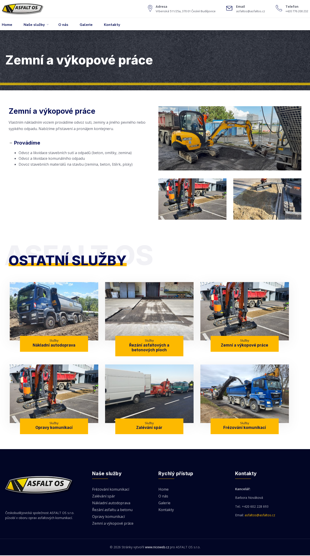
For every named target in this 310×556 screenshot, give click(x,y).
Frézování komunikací (244, 427)
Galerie (86, 24)
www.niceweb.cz (157, 547)
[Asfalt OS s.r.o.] (27, 9)
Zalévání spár (149, 427)
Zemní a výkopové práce (244, 345)
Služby (54, 340)
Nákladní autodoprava (54, 345)
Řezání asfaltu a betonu (112, 510)
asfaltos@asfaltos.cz (260, 515)
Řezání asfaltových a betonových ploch (149, 347)
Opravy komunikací (54, 427)
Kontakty (112, 24)
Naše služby (34, 24)
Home (7, 24)
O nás (63, 24)
